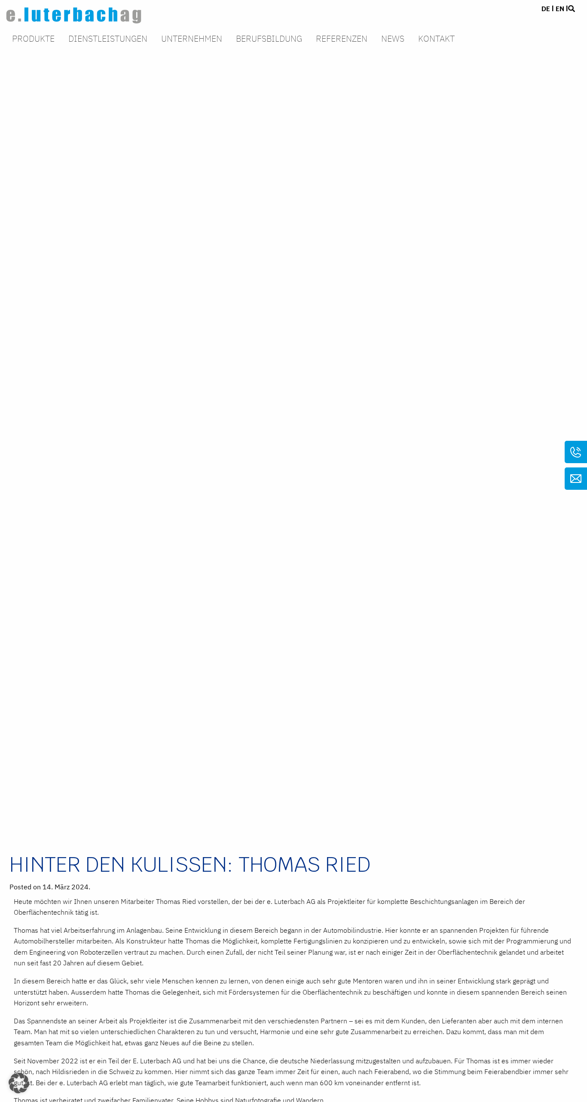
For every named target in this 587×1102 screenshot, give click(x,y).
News (392, 39)
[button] (19, 1083)
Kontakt (436, 39)
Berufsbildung (269, 39)
